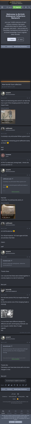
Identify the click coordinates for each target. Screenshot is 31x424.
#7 (29, 295)
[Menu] (2, 7)
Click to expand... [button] (16, 191)
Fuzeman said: (7, 260)
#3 (29, 160)
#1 (29, 98)
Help (27, 396)
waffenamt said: (7, 178)
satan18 (5, 86)
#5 (29, 228)
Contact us (4, 396)
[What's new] (26, 7)
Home (14, 399)
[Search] (29, 7)
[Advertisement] (15, 65)
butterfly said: (7, 346)
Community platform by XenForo (15, 401)
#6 (29, 257)
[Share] (27, 98)
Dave (21, 403)
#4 (29, 175)
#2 (29, 133)
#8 (29, 342)
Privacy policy (21, 396)
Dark (14, 394)
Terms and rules (13, 396)
